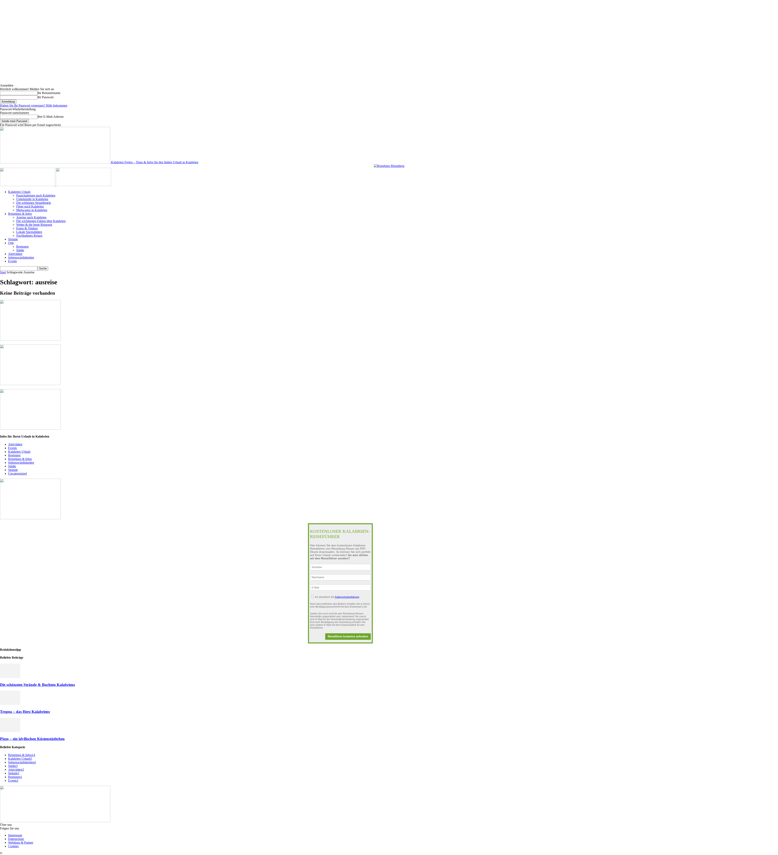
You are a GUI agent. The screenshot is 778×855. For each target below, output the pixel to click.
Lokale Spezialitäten (29, 232)
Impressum (15, 835)
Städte (20, 250)
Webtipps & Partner (20, 842)
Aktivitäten (15, 254)
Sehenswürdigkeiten (21, 257)
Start (3, 272)
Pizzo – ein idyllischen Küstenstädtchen (32, 739)
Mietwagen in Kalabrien (31, 210)
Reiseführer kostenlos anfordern (348, 636)
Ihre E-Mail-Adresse (50, 116)
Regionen (22, 246)
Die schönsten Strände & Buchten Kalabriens (37, 685)
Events (12, 261)
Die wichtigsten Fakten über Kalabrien (41, 221)
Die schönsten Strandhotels (33, 202)
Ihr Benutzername (48, 93)
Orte (11, 243)
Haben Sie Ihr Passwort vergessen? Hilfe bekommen (33, 105)
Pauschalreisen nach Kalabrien (35, 195)
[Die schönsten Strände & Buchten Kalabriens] (10, 676)
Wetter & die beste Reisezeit (34, 224)
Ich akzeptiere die (337, 597)
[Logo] (28, 185)
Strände (13, 239)
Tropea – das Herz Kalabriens (25, 711)
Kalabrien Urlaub (19, 192)
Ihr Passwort (45, 97)
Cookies (13, 846)
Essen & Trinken (27, 228)
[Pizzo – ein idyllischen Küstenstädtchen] (10, 731)
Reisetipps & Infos (20, 213)
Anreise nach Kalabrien (31, 217)
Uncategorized (17, 473)
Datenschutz (16, 839)
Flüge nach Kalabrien (30, 206)
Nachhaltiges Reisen (29, 235)
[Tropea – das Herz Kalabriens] (10, 703)
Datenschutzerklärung (347, 597)
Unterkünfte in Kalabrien (32, 199)
